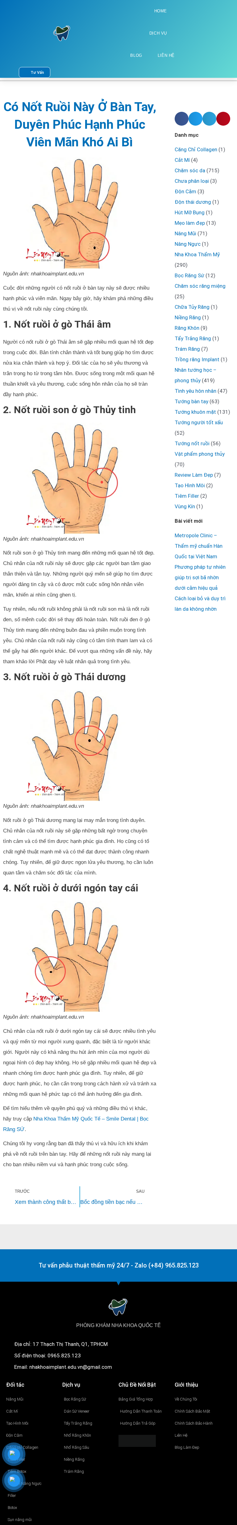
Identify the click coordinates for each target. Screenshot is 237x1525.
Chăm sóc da (190, 170)
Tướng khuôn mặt (195, 412)
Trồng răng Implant (197, 359)
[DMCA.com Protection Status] (137, 1440)
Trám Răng (187, 349)
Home (160, 11)
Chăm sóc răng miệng (200, 286)
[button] (182, 119)
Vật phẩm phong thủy (200, 454)
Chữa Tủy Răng (192, 307)
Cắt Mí (182, 160)
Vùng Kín (185, 506)
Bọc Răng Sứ (189, 275)
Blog (136, 55)
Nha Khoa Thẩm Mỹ (197, 254)
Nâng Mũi (185, 233)
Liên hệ (166, 55)
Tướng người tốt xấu (199, 422)
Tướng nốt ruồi (192, 443)
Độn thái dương (193, 202)
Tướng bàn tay (191, 401)
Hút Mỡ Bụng (190, 212)
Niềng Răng (188, 317)
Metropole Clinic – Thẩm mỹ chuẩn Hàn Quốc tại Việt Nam (198, 545)
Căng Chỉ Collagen (196, 149)
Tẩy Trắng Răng (193, 338)
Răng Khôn (187, 328)
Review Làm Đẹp (194, 475)
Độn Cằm (185, 191)
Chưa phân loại (192, 181)
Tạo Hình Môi (190, 485)
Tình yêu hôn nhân (195, 391)
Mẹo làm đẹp (190, 223)
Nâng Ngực (188, 244)
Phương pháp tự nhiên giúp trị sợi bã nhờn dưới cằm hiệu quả (200, 577)
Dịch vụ (158, 33)
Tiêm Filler (187, 496)
